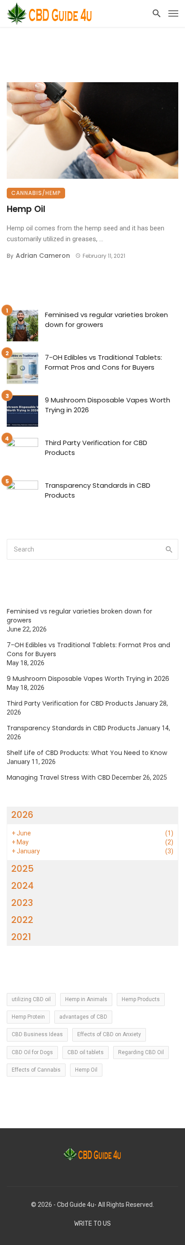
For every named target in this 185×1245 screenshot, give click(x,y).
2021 (21, 937)
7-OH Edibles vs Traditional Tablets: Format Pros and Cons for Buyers (103, 362)
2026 (22, 814)
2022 (22, 920)
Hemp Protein (28, 1017)
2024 (22, 885)
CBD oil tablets (85, 1052)
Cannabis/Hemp (36, 193)
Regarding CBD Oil (141, 1052)
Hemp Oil (26, 209)
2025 (22, 868)
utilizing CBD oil (31, 999)
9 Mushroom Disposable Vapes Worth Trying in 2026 (107, 405)
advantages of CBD (83, 1017)
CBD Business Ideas (37, 1034)
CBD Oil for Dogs (32, 1052)
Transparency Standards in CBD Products (97, 490)
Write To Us (92, 1223)
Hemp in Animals (86, 999)
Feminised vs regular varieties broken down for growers (106, 320)
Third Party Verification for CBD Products (96, 448)
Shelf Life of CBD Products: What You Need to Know (87, 752)
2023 (22, 902)
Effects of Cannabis (36, 1070)
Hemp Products (141, 999)
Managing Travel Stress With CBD (58, 777)
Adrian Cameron (43, 255)
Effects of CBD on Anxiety (109, 1034)
